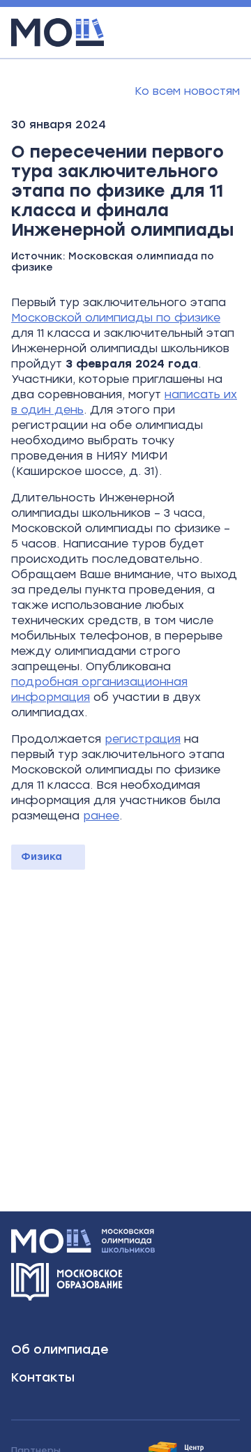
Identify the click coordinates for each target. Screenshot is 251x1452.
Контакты (43, 1377)
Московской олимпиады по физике (115, 317)
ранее (101, 815)
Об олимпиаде (60, 1349)
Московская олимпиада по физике (112, 261)
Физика (41, 857)
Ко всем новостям (187, 91)
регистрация (143, 739)
